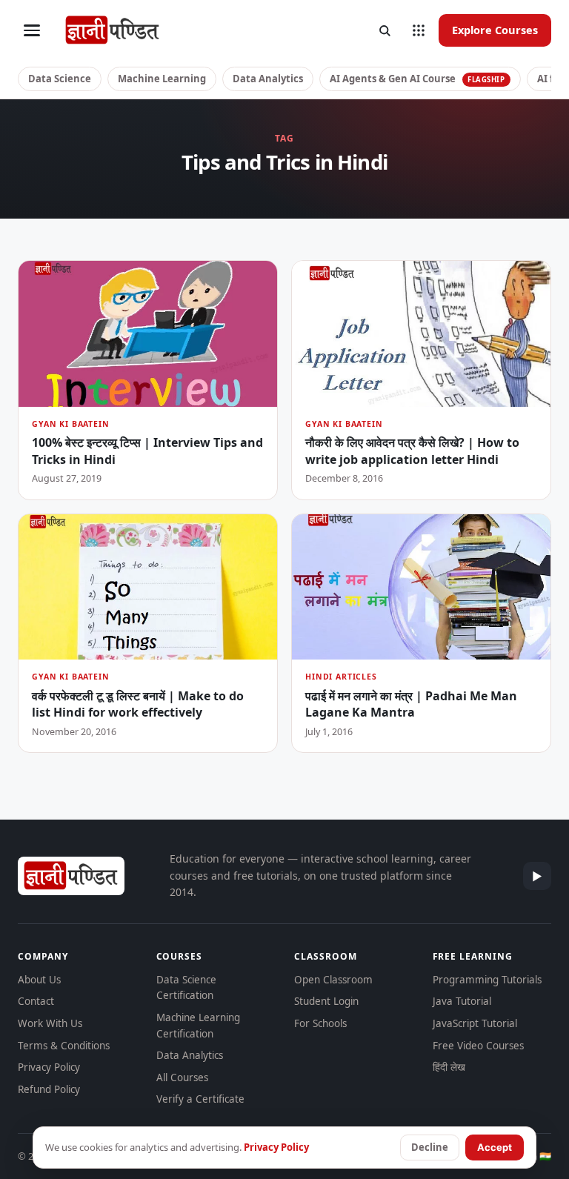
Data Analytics (268, 78)
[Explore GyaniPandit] (419, 30)
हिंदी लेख (449, 1067)
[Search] (384, 30)
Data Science (59, 78)
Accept (494, 1147)
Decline (429, 1147)
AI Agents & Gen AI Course (417, 78)
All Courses (182, 1077)
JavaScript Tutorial (475, 1023)
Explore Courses (495, 29)
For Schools (320, 1023)
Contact (36, 1001)
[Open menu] (32, 30)
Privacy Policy (49, 1067)
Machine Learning (162, 78)
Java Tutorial (462, 1001)
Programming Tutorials (487, 979)
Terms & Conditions (64, 1045)
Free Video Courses (478, 1045)
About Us (39, 979)
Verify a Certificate (200, 1099)
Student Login (326, 1001)
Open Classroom (333, 979)
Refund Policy (49, 1089)
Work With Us (50, 1023)
